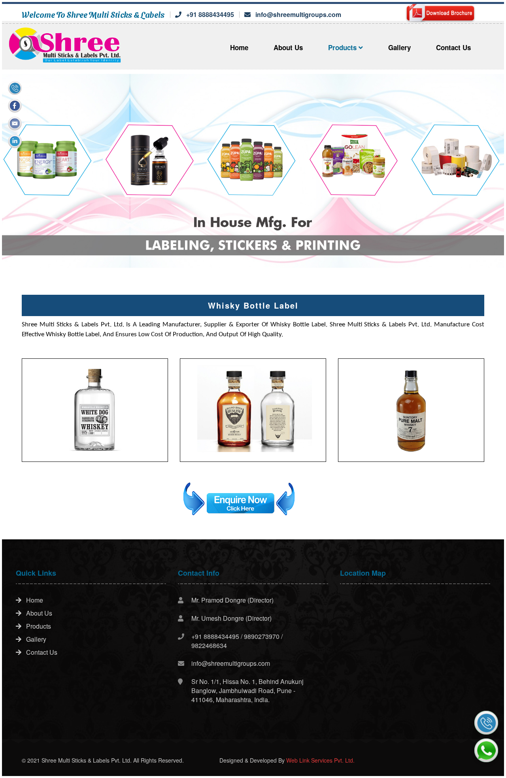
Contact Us (453, 47)
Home (239, 47)
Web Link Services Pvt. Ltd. (320, 760)
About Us (288, 47)
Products (343, 47)
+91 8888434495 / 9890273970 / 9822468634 (237, 641)
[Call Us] (486, 723)
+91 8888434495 (210, 14)
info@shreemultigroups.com (298, 14)
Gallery (399, 47)
